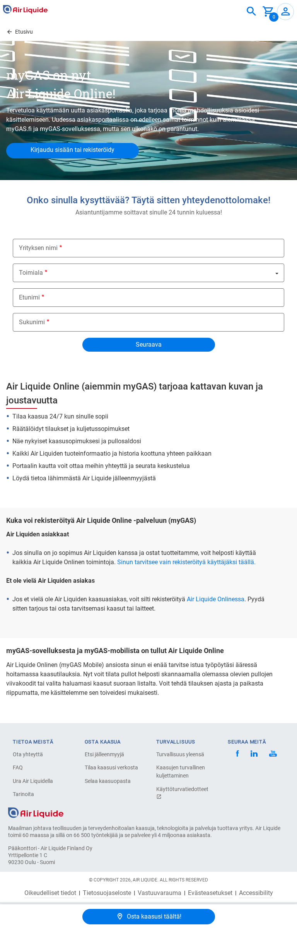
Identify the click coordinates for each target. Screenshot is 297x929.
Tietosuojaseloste (107, 893)
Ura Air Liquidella (33, 781)
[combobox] (251, 11)
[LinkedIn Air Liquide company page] (254, 754)
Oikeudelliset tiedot (50, 893)
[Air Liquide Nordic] (273, 754)
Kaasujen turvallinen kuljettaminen (180, 771)
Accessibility (256, 893)
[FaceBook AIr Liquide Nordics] (237, 754)
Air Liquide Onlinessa (215, 599)
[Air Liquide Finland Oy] (25, 9)
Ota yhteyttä (28, 754)
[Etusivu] (35, 812)
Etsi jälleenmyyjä (104, 754)
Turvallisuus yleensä (180, 754)
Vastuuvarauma (159, 893)
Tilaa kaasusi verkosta (111, 767)
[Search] (251, 11)
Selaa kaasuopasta (108, 781)
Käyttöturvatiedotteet (182, 789)
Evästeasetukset (210, 893)
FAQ (18, 767)
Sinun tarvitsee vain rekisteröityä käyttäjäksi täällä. (186, 562)
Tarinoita (23, 794)
